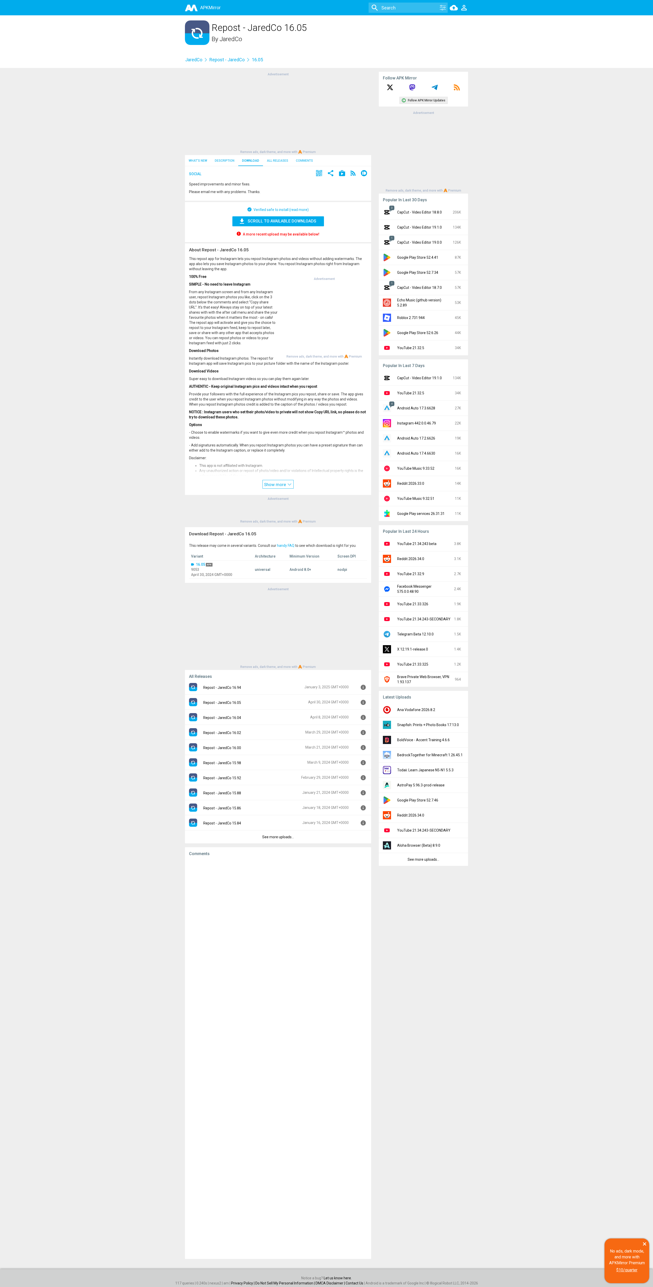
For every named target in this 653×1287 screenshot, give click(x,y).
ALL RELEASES (277, 160)
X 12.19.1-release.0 (412, 649)
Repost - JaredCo (227, 59)
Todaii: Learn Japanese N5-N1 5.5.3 (425, 770)
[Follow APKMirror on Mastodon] (412, 89)
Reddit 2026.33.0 (410, 483)
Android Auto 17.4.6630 (416, 453)
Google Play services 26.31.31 (421, 514)
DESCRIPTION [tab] (224, 160)
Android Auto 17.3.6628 (416, 408)
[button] (319, 174)
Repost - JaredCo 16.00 (222, 748)
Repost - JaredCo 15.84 (222, 823)
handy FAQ (285, 546)
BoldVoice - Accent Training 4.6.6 (423, 740)
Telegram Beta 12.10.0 (415, 634)
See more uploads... (278, 837)
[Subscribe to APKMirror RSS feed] (457, 89)
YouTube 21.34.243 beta (416, 544)
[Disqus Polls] (278, 925)
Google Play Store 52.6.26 (417, 333)
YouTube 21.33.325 (412, 664)
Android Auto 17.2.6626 (416, 438)
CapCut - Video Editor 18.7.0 (419, 288)
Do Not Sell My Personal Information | (285, 1283)
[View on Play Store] (342, 174)
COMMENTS (304, 160)
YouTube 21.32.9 (410, 574)
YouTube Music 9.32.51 (415, 499)
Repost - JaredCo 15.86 (222, 808)
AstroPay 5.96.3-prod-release (421, 785)
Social (195, 174)
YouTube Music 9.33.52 (415, 468)
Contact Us (354, 1283)
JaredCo (231, 39)
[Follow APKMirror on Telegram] (435, 89)
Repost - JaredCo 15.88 (222, 793)
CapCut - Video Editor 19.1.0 (419, 227)
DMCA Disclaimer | (331, 1283)
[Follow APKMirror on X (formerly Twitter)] (390, 89)
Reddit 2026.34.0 (410, 559)
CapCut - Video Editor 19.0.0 (419, 242)
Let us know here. (338, 1278)
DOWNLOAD (250, 160)
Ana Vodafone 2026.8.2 (416, 710)
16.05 (200, 564)
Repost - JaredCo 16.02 (222, 733)
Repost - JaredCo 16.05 (222, 703)
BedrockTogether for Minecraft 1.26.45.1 (430, 755)
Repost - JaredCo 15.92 (222, 778)
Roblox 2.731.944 (411, 318)
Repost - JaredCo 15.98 (222, 763)
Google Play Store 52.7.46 (417, 800)
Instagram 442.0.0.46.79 (416, 423)
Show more (275, 484)
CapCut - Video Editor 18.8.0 (419, 212)
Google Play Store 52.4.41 (417, 257)
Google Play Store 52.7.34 (417, 272)
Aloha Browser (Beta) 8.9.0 (418, 845)
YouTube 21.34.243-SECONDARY (423, 619)
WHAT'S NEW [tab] (198, 160)
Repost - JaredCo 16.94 (222, 688)
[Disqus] (278, 1057)
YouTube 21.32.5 (410, 348)
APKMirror (210, 7)
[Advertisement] (278, 112)
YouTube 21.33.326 (412, 604)
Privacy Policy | (243, 1283)
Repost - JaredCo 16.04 (222, 718)
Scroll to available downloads (282, 221)
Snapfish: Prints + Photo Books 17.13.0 (428, 725)
